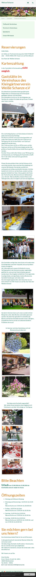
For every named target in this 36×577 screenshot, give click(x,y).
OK (29, 574)
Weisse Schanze (7, 2)
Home (3, 18)
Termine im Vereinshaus (10, 28)
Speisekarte (6, 32)
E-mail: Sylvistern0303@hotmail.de (13, 565)
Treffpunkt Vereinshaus (20, 18)
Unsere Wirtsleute (8, 35)
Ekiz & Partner (18, 571)
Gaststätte (9, 18)
